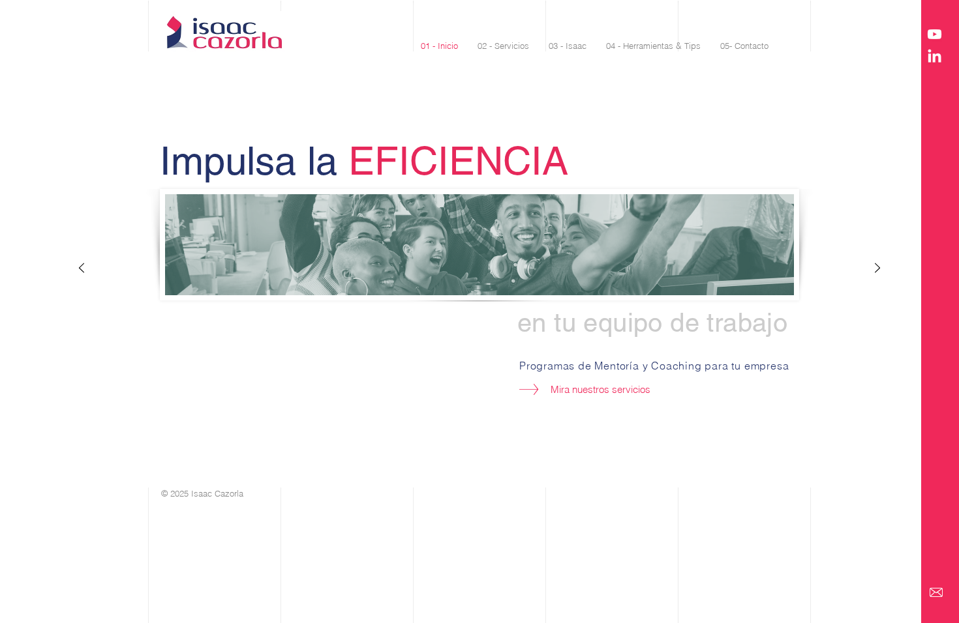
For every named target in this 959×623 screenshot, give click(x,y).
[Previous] (81, 269)
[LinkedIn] (934, 57)
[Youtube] (934, 34)
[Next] (877, 269)
